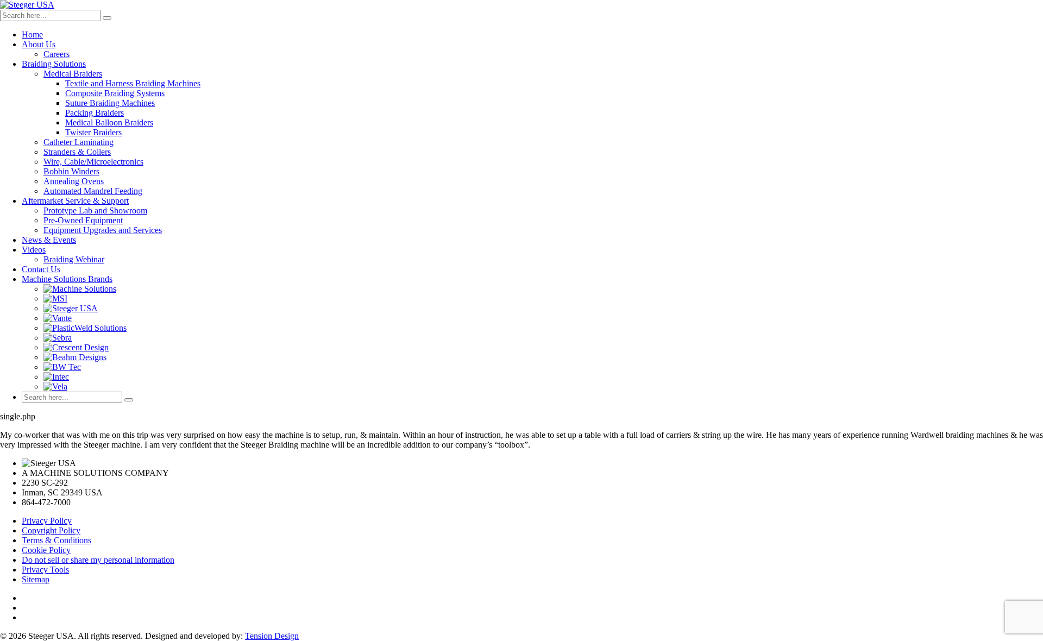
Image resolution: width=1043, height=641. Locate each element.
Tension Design (272, 635)
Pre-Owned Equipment (83, 220)
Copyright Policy (51, 530)
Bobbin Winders (71, 171)
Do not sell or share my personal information (98, 559)
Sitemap (35, 579)
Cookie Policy (46, 550)
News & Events (49, 239)
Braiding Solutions (54, 63)
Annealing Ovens (73, 181)
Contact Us (41, 269)
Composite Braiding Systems (115, 93)
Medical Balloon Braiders (109, 122)
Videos (34, 249)
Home (32, 34)
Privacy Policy (47, 520)
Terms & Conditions (56, 540)
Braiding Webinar (73, 259)
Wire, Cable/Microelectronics (93, 161)
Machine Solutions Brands (67, 279)
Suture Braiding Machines (110, 103)
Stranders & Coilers (77, 151)
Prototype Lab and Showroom (95, 210)
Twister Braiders (93, 132)
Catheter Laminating (78, 142)
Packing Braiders (94, 112)
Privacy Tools (45, 569)
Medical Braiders (72, 73)
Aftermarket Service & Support (75, 200)
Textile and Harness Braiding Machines (132, 83)
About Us (38, 44)
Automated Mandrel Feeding (92, 191)
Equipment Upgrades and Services (102, 230)
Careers (56, 54)
